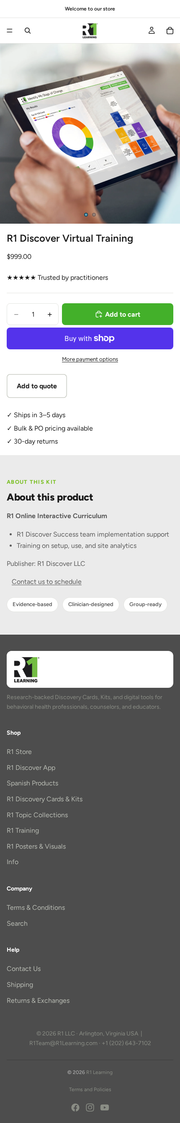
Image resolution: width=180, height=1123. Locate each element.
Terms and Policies (90, 1089)
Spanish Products (32, 783)
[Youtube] (105, 1107)
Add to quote (37, 386)
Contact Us (24, 969)
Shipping (20, 985)
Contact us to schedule (47, 582)
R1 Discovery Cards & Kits (44, 799)
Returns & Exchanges (38, 1000)
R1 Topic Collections (37, 814)
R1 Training (23, 830)
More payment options (90, 359)
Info (12, 862)
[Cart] (170, 30)
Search (17, 923)
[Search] (27, 30)
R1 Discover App (31, 767)
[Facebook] (75, 1107)
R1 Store (19, 752)
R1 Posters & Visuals (36, 846)
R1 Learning (99, 1072)
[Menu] (9, 30)
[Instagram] (90, 1107)
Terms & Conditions (36, 907)
